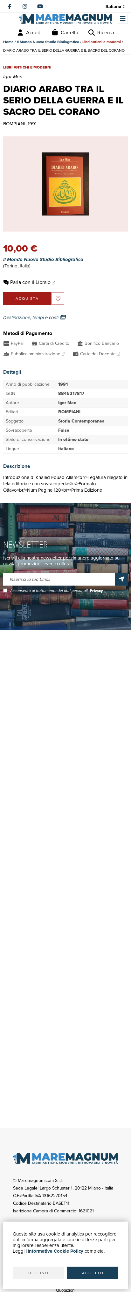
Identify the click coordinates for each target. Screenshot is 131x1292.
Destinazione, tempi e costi (31, 317)
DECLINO (38, 1273)
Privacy (96, 591)
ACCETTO (93, 1273)
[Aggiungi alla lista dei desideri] (58, 298)
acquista (27, 298)
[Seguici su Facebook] (9, 6)
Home (8, 42)
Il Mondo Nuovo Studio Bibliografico (48, 42)
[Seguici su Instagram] (24, 6)
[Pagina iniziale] (65, 19)
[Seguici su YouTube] (40, 6)
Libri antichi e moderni (101, 42)
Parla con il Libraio (30, 282)
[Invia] (121, 579)
